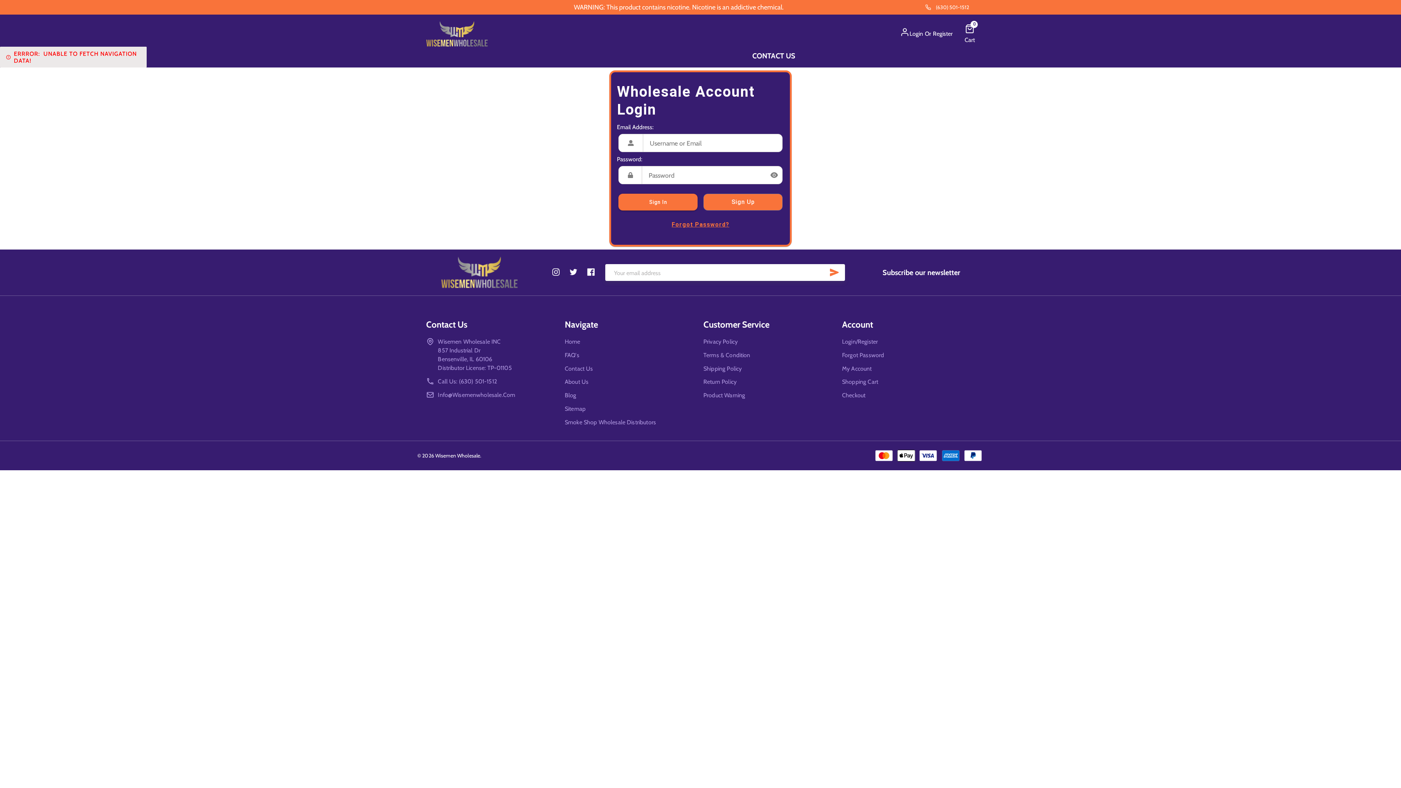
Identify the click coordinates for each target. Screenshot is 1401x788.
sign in (658, 202)
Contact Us (773, 55)
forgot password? (700, 224)
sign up (743, 201)
